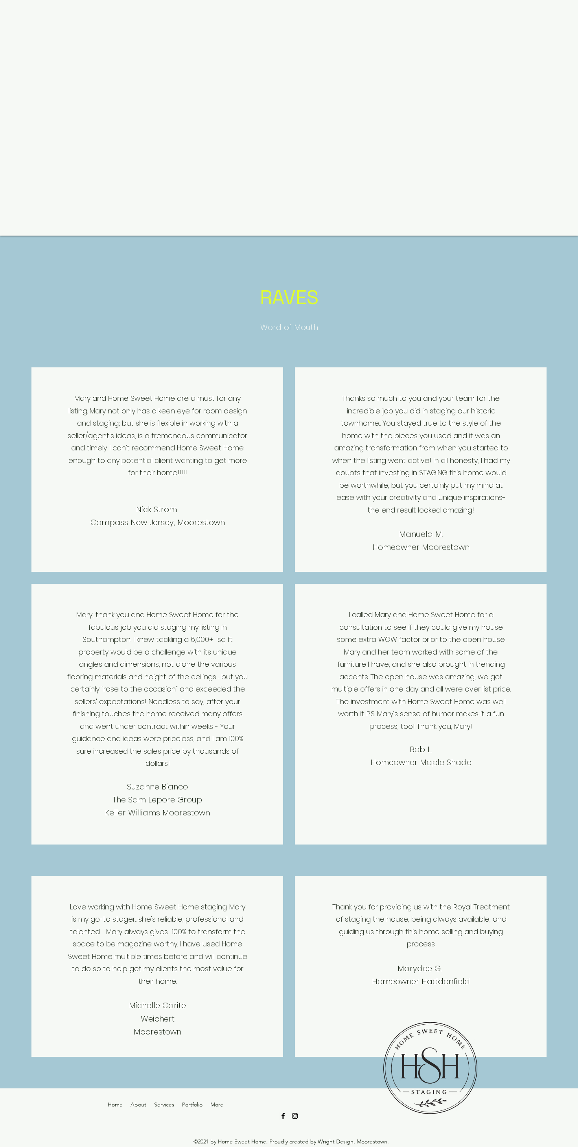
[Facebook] (283, 1116)
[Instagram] (295, 1116)
